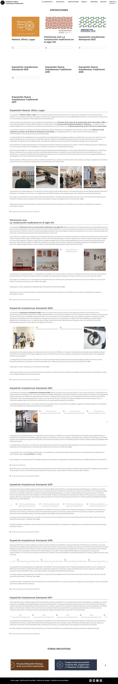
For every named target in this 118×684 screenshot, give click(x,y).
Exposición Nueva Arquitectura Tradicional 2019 (58, 69)
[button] (11, 177)
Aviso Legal (15, 680)
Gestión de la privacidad (59, 680)
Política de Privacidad (28, 680)
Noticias (103, 2)
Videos (83, 2)
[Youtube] (94, 680)
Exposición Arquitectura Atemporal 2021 (25, 68)
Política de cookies (43, 680)
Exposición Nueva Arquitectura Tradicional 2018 (92, 69)
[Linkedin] (101, 680)
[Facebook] (90, 680)
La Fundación (47, 2)
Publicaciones (73, 2)
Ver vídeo (80, 199)
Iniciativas (60, 2)
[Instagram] (97, 680)
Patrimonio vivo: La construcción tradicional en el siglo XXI (59, 39)
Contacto (112, 2)
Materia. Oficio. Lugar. (23, 39)
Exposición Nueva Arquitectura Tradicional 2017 (25, 99)
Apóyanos (94, 2)
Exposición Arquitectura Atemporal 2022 (92, 38)
